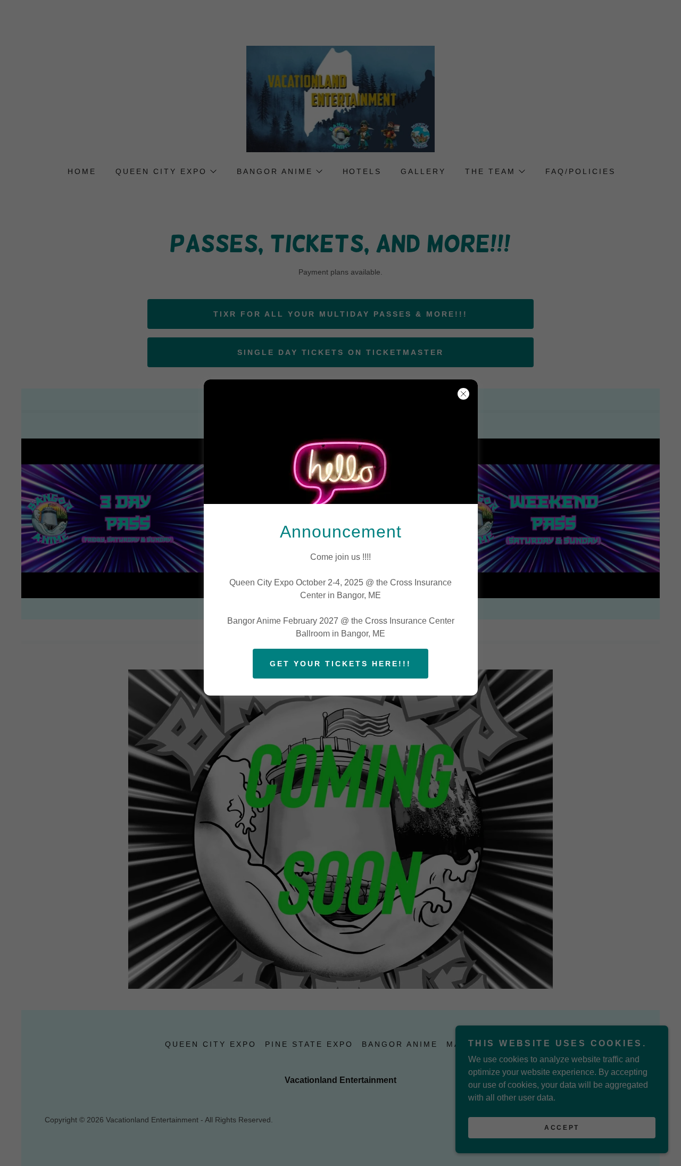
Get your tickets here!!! (340, 663)
